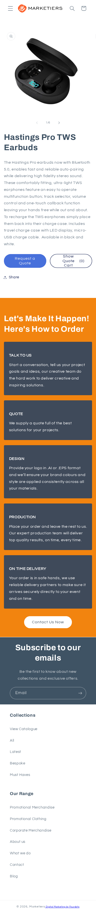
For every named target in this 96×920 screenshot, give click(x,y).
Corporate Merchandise (30, 830)
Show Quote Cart (73, 261)
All (12, 740)
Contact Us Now (48, 622)
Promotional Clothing (28, 819)
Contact (17, 865)
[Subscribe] (80, 693)
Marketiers (37, 906)
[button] (10, 8)
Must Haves (20, 775)
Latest (15, 752)
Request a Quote (25, 261)
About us (17, 842)
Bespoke (17, 763)
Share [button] (14, 277)
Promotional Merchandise (32, 807)
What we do (20, 853)
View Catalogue (23, 729)
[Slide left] (37, 122)
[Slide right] (59, 122)
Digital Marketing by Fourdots (62, 907)
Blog (14, 876)
